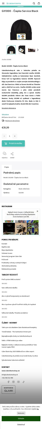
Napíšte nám (6, 247)
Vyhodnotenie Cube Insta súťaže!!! (13, 360)
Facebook (8, 382)
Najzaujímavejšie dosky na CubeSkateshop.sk (17, 336)
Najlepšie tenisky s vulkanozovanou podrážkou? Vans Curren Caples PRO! (19, 346)
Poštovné (5, 259)
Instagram (13, 382)
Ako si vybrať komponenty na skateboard (15, 296)
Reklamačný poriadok (9, 269)
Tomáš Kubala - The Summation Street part (16, 332)
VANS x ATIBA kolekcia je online (12, 340)
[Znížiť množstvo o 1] (4, 136)
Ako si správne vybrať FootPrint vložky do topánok (19, 304)
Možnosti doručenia (12, 121)
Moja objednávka (7, 250)
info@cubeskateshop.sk (10, 375)
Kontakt (4, 244)
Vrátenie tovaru (7, 253)
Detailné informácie (9, 108)
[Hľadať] (34, 3)
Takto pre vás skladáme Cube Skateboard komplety (19, 327)
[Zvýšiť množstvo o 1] (14, 136)
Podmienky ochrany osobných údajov (14, 263)
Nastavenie (21, 413)
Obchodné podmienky (9, 266)
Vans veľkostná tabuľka (9, 288)
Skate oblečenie (24, 189)
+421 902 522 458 (7, 378)
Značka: (6, 60)
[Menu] (3, 3)
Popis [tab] (6, 167)
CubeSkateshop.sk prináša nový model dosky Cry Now (20, 356)
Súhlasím (21, 418)
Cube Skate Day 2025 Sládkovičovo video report (18, 351)
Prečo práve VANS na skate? (11, 279)
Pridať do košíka (15, 143)
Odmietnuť (21, 424)
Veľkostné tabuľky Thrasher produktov (15, 313)
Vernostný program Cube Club (12, 256)
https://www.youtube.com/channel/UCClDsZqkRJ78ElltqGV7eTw (18, 382)
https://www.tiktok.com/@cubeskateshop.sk (23, 382)
